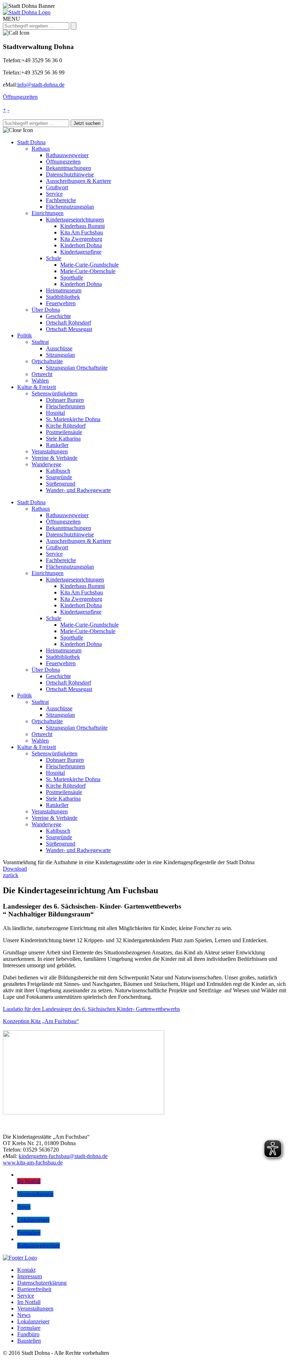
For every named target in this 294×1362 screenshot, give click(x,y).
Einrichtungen (47, 213)
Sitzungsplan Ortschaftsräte (77, 368)
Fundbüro (28, 1334)
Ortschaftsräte (47, 361)
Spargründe (59, 477)
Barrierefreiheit (34, 1289)
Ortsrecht (42, 374)
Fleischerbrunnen (65, 406)
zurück (10, 875)
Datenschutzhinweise (70, 174)
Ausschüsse (59, 348)
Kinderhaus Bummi (82, 226)
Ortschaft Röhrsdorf (68, 323)
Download (15, 869)
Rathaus (41, 149)
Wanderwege (46, 464)
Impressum (29, 1276)
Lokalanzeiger (33, 1321)
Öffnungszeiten (20, 97)
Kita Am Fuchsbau (81, 232)
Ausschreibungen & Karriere (78, 181)
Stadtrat (40, 342)
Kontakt (26, 1270)
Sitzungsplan (60, 355)
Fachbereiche (61, 200)
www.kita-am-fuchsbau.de (33, 1162)
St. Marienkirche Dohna (73, 419)
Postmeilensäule (64, 432)
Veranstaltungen (50, 451)
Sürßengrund (60, 484)
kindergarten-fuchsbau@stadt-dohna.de (63, 1156)
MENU (11, 19)
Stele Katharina (63, 439)
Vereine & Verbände (54, 458)
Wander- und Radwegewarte (78, 490)
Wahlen (40, 381)
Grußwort (57, 187)
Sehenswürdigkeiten (54, 393)
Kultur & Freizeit (36, 387)
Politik (24, 335)
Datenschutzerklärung (42, 1283)
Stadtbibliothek (63, 297)
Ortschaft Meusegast (69, 329)
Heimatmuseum (63, 290)
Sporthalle (71, 277)
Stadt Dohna (31, 142)
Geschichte (58, 316)
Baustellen (29, 1341)
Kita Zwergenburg (81, 239)
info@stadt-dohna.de (41, 85)
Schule (53, 258)
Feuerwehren (61, 303)
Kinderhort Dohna (81, 245)
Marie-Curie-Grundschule (89, 265)
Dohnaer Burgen (65, 400)
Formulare (29, 1328)
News (23, 1315)
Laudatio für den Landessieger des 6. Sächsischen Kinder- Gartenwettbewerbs (91, 1009)
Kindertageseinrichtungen (75, 220)
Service (54, 194)
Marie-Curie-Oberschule (87, 271)
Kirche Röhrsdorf (66, 426)
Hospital (55, 413)
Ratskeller (57, 445)
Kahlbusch (58, 471)
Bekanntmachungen (68, 168)
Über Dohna (46, 310)
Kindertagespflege (80, 252)
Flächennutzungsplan (70, 207)
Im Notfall (29, 1302)
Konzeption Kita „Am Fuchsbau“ (41, 1021)
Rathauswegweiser (67, 155)
